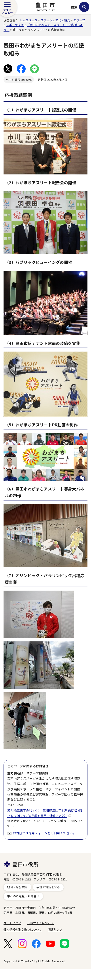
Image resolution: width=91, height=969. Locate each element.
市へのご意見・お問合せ (23, 896)
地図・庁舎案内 (17, 887)
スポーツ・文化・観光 (55, 20)
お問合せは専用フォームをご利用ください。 (44, 833)
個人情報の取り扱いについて (23, 929)
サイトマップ (12, 923)
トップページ (28, 20)
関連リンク (55, 929)
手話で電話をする (48, 887)
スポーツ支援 (15, 25)
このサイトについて (40, 923)
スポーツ (79, 20)
